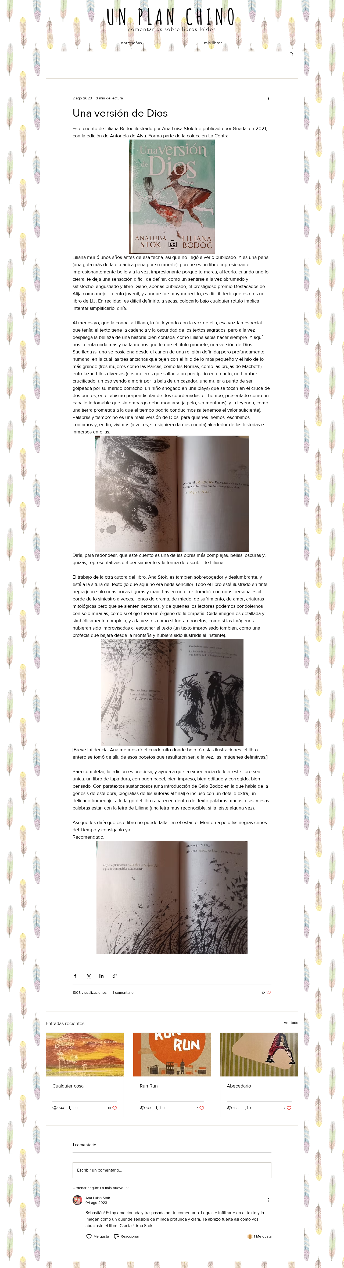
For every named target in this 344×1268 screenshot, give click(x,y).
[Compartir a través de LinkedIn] (101, 975)
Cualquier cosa (68, 1086)
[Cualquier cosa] (85, 1054)
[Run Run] (172, 1054)
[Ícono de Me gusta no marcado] (88, 1236)
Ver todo (291, 1022)
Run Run (149, 1086)
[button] (291, 53)
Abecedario (239, 1086)
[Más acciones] (268, 98)
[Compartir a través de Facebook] (75, 975)
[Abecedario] (259, 1054)
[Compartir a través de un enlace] (114, 975)
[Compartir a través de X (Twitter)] (88, 975)
